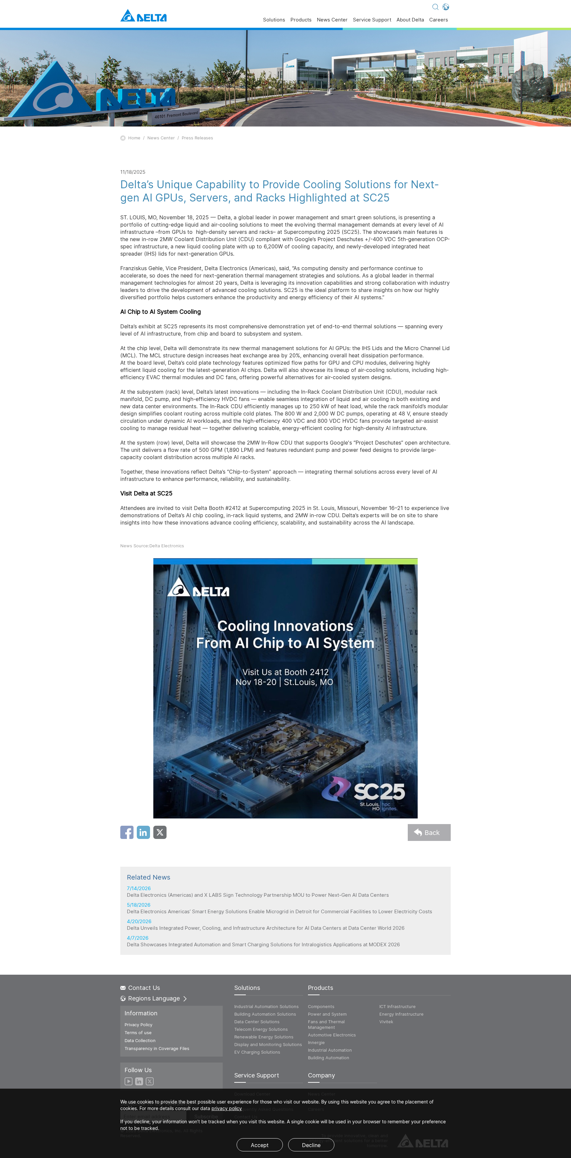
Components (321, 1006)
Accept (260, 1145)
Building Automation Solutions (265, 1014)
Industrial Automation (330, 1050)
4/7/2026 (263, 941)
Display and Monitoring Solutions (268, 1044)
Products (301, 20)
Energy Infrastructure (401, 1014)
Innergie (316, 1042)
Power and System (327, 1014)
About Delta (410, 20)
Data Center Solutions (257, 1021)
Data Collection (140, 1040)
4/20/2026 (265, 925)
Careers (438, 20)
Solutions (274, 20)
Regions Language (154, 998)
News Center (332, 20)
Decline (311, 1145)
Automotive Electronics (332, 1034)
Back (432, 833)
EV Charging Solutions (257, 1052)
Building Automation (328, 1057)
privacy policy (226, 1108)
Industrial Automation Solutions (266, 1006)
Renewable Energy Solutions (263, 1036)
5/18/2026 (279, 908)
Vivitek (386, 1021)
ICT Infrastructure (397, 1006)
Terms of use (138, 1032)
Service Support (372, 20)
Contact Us (144, 988)
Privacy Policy (138, 1024)
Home (134, 137)
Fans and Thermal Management (326, 1024)
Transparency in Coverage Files (157, 1048)
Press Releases (197, 137)
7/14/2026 (258, 892)
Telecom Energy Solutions (261, 1029)
